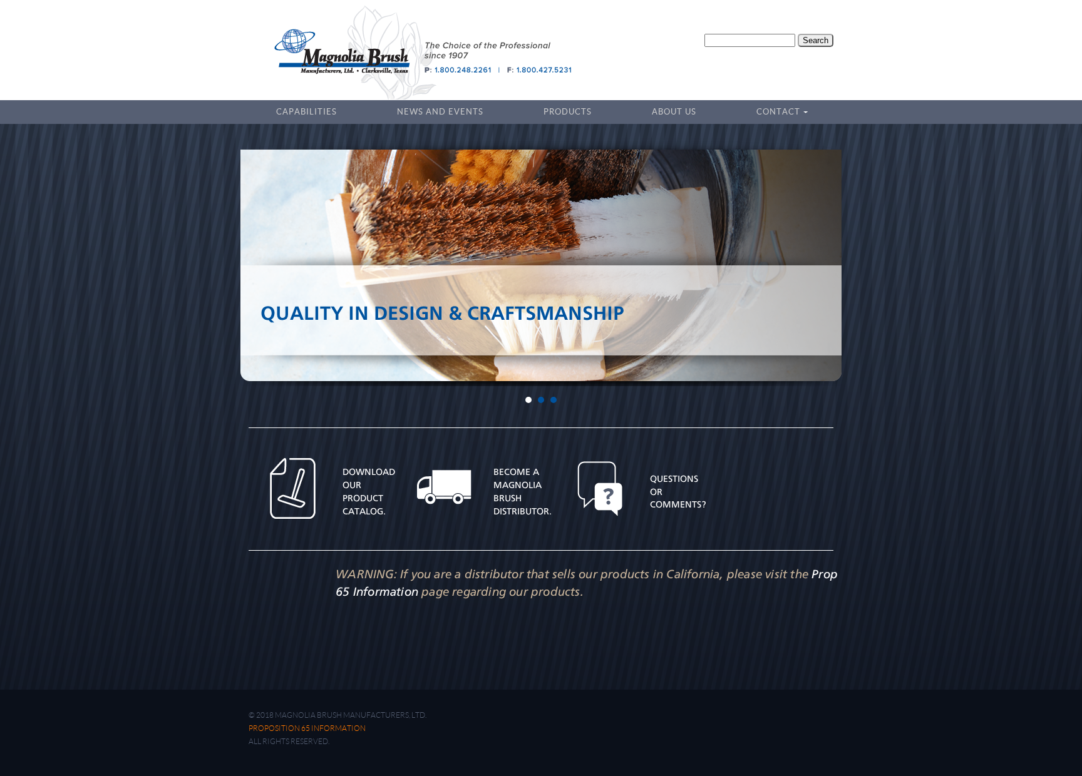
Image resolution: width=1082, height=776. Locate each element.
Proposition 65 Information (307, 728)
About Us (674, 111)
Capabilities (306, 111)
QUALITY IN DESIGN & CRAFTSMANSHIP (442, 313)
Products (568, 111)
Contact (774, 113)
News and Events (440, 111)
